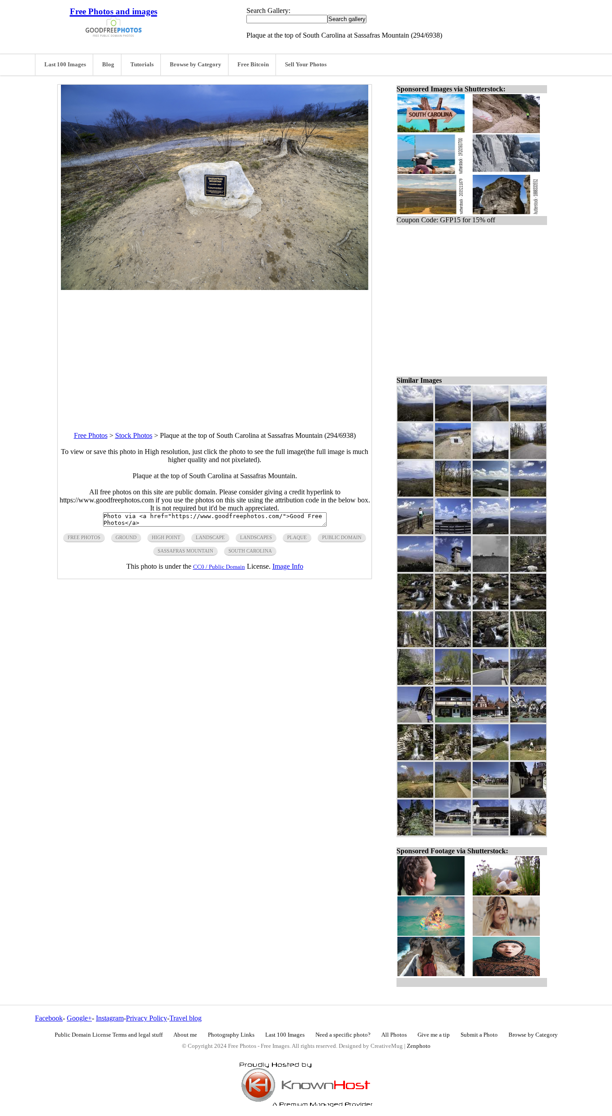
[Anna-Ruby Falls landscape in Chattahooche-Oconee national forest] (453, 645)
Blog (108, 64)
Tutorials (142, 64)
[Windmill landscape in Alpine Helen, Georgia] (528, 757)
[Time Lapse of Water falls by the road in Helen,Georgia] (415, 757)
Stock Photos (133, 435)
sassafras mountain (185, 551)
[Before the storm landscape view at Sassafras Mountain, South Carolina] (415, 419)
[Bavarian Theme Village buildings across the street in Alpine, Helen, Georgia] (491, 795)
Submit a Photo (479, 1035)
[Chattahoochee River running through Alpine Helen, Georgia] (528, 833)
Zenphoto (419, 1046)
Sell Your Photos (306, 64)
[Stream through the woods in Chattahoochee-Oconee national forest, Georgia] (528, 645)
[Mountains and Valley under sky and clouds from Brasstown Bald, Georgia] (528, 532)
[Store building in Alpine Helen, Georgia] (491, 833)
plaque (297, 537)
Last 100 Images (65, 64)
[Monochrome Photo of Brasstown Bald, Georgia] (491, 569)
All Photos (394, 1035)
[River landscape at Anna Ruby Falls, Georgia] (528, 569)
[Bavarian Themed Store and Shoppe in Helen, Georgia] (453, 833)
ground (126, 537)
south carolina (250, 551)
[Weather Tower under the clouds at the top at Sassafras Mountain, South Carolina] (491, 456)
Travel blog (185, 1018)
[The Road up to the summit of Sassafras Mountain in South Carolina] (528, 456)
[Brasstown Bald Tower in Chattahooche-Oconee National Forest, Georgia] (453, 569)
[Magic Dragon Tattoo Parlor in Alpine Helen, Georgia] (453, 720)
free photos (84, 537)
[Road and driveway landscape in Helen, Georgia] (491, 757)
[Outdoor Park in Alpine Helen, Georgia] (453, 795)
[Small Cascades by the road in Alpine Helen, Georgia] (453, 757)
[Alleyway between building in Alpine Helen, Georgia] (528, 795)
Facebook (49, 1018)
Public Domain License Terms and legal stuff (109, 1035)
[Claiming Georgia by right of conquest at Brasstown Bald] (415, 532)
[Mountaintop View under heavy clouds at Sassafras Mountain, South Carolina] (528, 419)
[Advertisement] (214, 352)
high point (166, 537)
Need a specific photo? (343, 1035)
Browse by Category (195, 64)
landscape (210, 537)
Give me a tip (434, 1035)
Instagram (110, 1018)
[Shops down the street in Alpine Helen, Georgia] (415, 720)
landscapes (256, 537)
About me (185, 1035)
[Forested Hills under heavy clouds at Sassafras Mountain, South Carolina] (415, 494)
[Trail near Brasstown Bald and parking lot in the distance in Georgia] (491, 494)
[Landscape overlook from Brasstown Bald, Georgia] (415, 569)
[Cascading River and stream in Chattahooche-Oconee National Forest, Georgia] (491, 607)
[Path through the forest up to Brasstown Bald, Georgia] (453, 494)
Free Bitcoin (253, 64)
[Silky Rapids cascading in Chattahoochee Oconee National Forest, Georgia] (453, 607)
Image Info (287, 566)
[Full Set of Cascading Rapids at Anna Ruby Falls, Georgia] (415, 607)
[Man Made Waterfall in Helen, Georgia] (415, 833)
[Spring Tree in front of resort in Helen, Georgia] (453, 682)
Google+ (79, 1018)
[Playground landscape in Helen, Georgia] (415, 795)
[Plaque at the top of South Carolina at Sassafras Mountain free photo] (214, 287)
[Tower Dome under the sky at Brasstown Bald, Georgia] (453, 532)
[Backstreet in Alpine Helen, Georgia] (491, 682)
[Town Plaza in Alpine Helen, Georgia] (528, 720)
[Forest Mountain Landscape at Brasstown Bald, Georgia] (528, 494)
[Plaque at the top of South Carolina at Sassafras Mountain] (453, 456)
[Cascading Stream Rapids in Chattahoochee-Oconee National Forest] (528, 607)
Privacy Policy (146, 1018)
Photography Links (231, 1035)
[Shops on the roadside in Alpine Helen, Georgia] (491, 720)
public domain (342, 537)
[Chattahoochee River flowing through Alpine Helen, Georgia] (528, 682)
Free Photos (91, 435)
